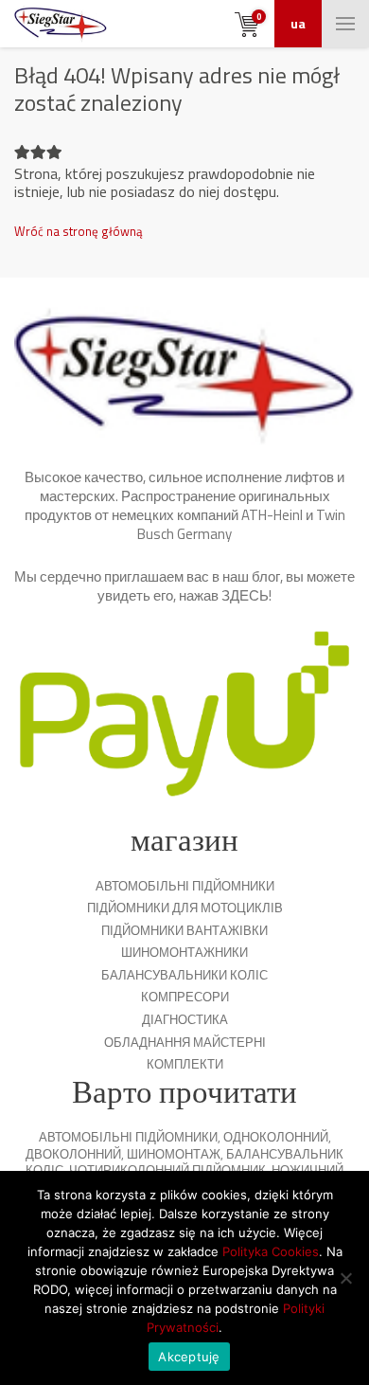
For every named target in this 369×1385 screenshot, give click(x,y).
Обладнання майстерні (185, 1042)
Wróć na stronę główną (78, 231)
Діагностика (185, 1019)
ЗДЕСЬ (245, 595)
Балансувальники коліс (184, 974)
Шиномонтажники (184, 952)
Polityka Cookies (270, 1251)
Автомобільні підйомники (185, 885)
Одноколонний (275, 1136)
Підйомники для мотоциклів (185, 907)
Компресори (185, 996)
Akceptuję (189, 1356)
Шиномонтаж (173, 1153)
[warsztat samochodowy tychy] (60, 24)
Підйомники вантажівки (184, 930)
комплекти (185, 1063)
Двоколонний (73, 1153)
